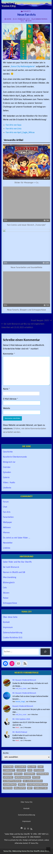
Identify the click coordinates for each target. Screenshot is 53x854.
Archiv (6, 753)
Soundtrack (10, 784)
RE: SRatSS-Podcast (20, 732)
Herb (9, 19)
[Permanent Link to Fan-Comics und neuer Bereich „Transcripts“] (26, 204)
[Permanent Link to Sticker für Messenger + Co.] (26, 162)
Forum (6, 502)
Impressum (8, 627)
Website (6, 408)
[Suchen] (45, 651)
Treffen (8, 788)
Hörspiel (8, 777)
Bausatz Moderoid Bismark (23, 706)
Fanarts (27, 11)
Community (9, 770)
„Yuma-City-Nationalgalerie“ (22, 66)
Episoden (7, 472)
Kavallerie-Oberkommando (15, 457)
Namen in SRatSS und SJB (14, 572)
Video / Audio (9, 483)
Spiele (21, 784)
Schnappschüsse (10, 603)
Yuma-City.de (40, 788)
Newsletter (8, 543)
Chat (5, 507)
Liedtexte (7, 488)
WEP (30, 788)
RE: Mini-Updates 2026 (21, 719)
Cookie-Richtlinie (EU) (12, 638)
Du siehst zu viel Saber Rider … (16, 538)
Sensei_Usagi (20, 701)
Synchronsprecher (37, 784)
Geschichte (8, 452)
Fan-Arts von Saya (13, 125)
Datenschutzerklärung (12, 633)
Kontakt (6, 622)
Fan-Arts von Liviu (13, 129)
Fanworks (29, 774)
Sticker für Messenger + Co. (26, 183)
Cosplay (21, 770)
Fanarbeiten (8, 517)
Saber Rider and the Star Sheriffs (17, 562)
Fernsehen (42, 774)
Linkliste (6, 548)
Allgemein (20, 767)
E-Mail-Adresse (10, 399)
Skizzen (6, 593)
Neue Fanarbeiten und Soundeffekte (26, 267)
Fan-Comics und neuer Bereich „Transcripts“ (26, 225)
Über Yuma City (26, 802)
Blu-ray (32, 767)
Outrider (7, 467)
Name (6, 389)
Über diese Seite (10, 617)
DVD (30, 770)
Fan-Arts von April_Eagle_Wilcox (20, 132)
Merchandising (9, 577)
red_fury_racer (21, 688)
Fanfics (18, 774)
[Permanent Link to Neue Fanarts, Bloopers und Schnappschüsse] (26, 289)
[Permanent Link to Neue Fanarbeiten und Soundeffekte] (26, 247)
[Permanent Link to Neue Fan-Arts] (26, 42)
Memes (6, 533)
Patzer (6, 598)
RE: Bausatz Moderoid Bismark (24, 680)
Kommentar (9, 354)
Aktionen (7, 527)
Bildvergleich (9, 583)
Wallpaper (7, 522)
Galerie (6, 477)
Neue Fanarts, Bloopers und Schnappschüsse (26, 310)
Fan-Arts (6, 512)
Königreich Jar (9, 462)
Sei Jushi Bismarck (11, 567)
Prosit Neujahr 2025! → (41, 320)
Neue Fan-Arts (26, 15)
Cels (5, 588)
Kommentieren (40, 19)
